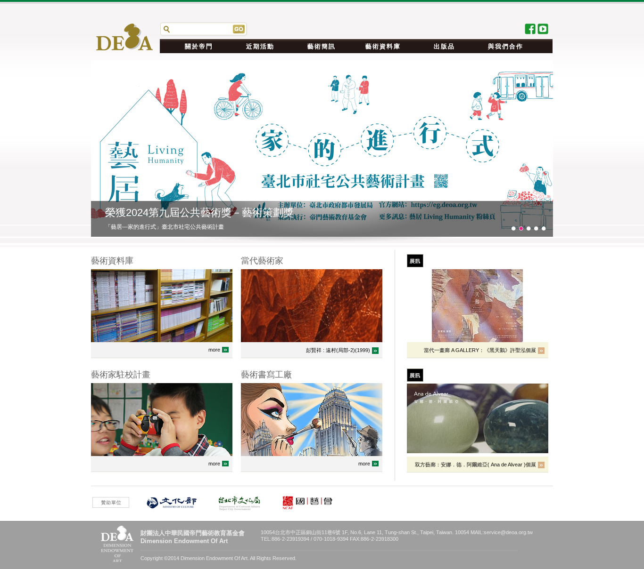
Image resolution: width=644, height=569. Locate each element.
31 (536, 228)
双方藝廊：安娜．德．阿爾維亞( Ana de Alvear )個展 (475, 464)
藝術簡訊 (321, 46)
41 (543, 228)
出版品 (444, 46)
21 (528, 228)
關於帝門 (199, 46)
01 (513, 228)
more (214, 350)
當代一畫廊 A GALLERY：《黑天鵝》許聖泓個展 (480, 350)
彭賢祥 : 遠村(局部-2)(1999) (338, 350)
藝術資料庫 (383, 46)
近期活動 (260, 46)
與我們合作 (505, 46)
